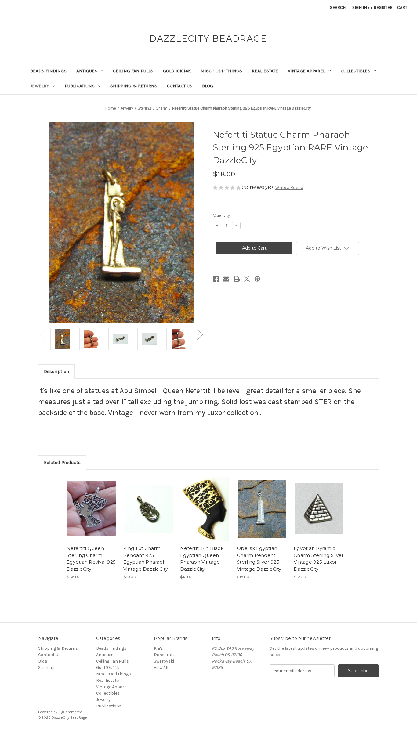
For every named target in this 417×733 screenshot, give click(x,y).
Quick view (91, 503)
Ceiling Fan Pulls (133, 71)
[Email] (226, 279)
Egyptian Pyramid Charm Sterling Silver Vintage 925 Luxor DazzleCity (318, 558)
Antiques (86, 71)
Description (56, 371)
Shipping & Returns (133, 85)
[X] (247, 279)
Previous (43, 334)
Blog (207, 85)
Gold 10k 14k (177, 71)
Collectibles (355, 71)
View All (161, 667)
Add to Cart (91, 514)
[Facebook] (216, 279)
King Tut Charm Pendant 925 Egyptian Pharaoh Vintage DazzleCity (145, 558)
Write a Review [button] (289, 187)
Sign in (359, 7)
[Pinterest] (257, 279)
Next (200, 334)
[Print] (237, 279)
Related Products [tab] (62, 462)
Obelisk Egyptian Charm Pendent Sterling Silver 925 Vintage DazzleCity (259, 558)
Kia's (158, 648)
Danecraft (164, 654)
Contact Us (179, 85)
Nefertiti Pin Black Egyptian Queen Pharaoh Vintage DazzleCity (201, 558)
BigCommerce (70, 712)
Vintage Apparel (306, 71)
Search (338, 7)
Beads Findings (48, 71)
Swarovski (164, 661)
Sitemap (46, 667)
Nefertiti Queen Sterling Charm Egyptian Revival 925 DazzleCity (91, 558)
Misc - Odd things (221, 71)
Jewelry (39, 85)
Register (383, 7)
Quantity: (222, 215)
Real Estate (265, 71)
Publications (80, 85)
